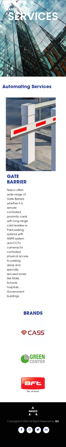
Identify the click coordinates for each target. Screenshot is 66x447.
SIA (57, 421)
